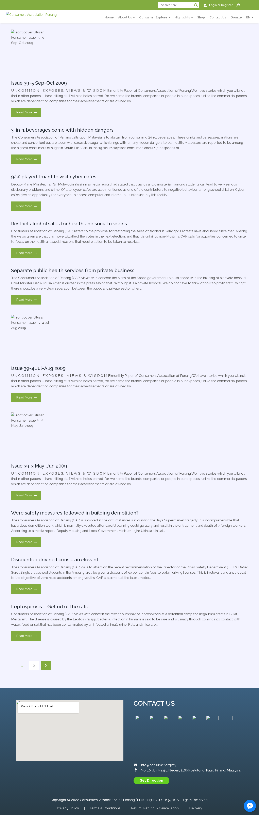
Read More (24, 112)
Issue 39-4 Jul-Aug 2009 (38, 368)
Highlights (183, 17)
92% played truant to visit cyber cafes (53, 177)
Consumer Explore (153, 17)
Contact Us (217, 17)
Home (109, 17)
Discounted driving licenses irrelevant (54, 560)
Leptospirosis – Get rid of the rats (49, 606)
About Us (125, 17)
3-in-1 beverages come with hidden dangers (62, 130)
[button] (151, 780)
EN (248, 17)
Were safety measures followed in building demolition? (75, 513)
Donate (236, 17)
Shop (201, 17)
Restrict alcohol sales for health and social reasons (69, 224)
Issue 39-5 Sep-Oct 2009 (39, 83)
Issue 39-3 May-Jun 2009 (39, 466)
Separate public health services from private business (72, 270)
